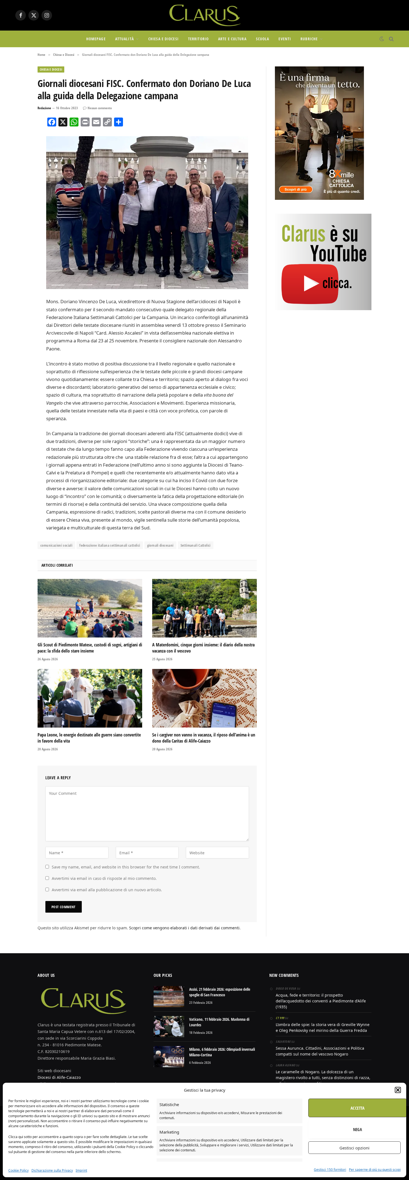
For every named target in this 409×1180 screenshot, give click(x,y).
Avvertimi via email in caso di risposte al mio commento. (104, 878)
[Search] (391, 39)
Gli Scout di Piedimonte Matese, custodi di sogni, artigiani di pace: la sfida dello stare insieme (90, 648)
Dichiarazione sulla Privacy (52, 1170)
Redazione (44, 108)
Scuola (262, 38)
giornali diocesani (160, 545)
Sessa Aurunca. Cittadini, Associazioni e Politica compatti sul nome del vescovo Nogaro (320, 1051)
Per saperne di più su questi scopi (375, 1169)
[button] (398, 1090)
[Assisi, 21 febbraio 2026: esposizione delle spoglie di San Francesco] (169, 996)
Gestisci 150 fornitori (330, 1169)
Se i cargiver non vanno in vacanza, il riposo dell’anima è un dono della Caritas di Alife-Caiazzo (203, 738)
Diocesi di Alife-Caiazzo (59, 1077)
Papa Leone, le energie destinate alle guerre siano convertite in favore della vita (89, 738)
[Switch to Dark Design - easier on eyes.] (381, 38)
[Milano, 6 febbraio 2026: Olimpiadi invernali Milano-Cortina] (169, 1056)
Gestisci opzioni (354, 1148)
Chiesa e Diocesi (163, 38)
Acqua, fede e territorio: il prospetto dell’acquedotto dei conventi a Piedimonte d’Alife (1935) (321, 1000)
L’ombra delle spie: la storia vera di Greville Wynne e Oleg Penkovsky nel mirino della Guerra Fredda (322, 1027)
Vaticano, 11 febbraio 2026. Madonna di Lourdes (219, 1022)
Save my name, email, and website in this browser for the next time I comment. (126, 867)
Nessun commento (100, 108)
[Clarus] (204, 15)
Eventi (285, 38)
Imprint (81, 1170)
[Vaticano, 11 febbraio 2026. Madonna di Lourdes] (169, 1026)
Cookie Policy (18, 1170)
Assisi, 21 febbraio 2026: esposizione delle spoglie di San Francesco (219, 992)
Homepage (96, 38)
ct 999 (280, 1018)
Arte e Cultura (232, 38)
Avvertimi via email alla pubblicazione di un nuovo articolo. (107, 889)
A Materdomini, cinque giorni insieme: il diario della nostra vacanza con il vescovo (203, 648)
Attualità (124, 38)
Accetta (357, 1108)
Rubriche (309, 38)
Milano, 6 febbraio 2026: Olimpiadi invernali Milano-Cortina (222, 1052)
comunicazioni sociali (56, 545)
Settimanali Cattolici (196, 545)
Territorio (198, 38)
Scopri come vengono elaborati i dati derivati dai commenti (184, 927)
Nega (357, 1129)
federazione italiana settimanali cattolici (109, 545)
